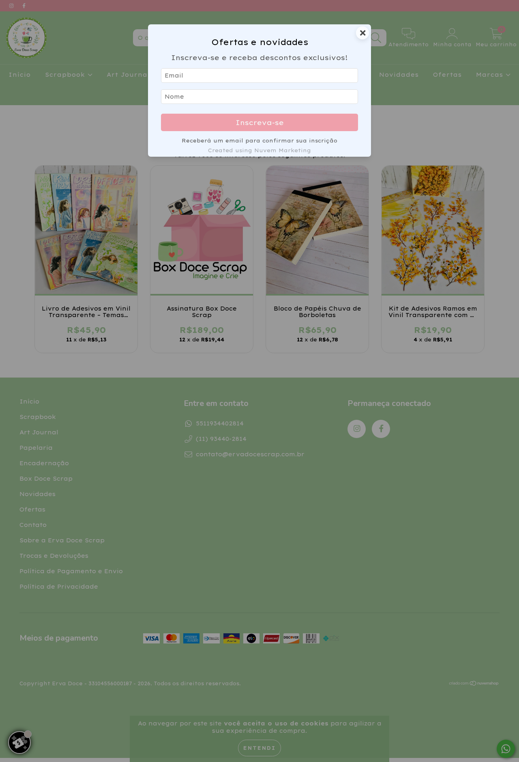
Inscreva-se (260, 122)
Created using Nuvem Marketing (259, 150)
